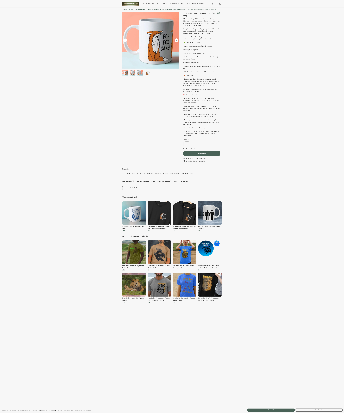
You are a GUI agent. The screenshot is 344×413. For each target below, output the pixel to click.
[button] (218, 144)
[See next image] (176, 40)
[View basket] (220, 3)
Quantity (187, 141)
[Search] (216, 3)
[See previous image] (125, 40)
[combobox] (201, 144)
